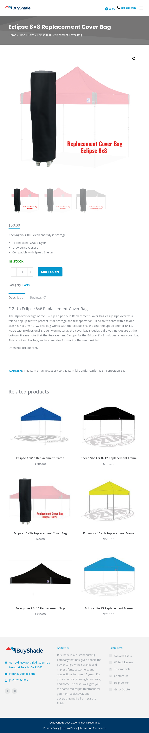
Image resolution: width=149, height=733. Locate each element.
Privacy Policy (51, 728)
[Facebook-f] (7, 691)
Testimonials (122, 669)
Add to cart (50, 272)
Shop (22, 35)
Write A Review (123, 662)
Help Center (121, 682)
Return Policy (69, 728)
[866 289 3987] (118, 7)
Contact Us (121, 676)
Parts (31, 35)
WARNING (15, 370)
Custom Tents (123, 655)
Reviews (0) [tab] (38, 297)
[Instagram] (14, 691)
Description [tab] (17, 297)
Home (12, 35)
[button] (141, 8)
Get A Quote (122, 689)
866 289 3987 (128, 8)
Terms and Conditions (93, 728)
